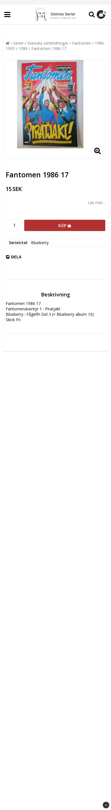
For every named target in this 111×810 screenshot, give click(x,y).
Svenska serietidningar (47, 43)
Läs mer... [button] (96, 202)
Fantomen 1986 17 (48, 48)
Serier (18, 43)
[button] (102, 14)
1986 (23, 48)
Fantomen (81, 43)
